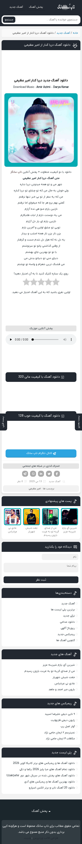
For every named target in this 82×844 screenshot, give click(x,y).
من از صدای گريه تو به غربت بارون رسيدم (49, 671)
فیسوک (57, 474)
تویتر (49, 474)
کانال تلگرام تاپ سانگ (39, 453)
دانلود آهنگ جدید (55, 80)
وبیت (27, 838)
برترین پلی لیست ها (63, 610)
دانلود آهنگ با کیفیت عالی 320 (39, 377)
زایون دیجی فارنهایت (63, 720)
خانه (75, 33)
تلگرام (25, 474)
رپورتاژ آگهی (68, 628)
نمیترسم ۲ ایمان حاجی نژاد (59, 733)
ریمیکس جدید (66, 634)
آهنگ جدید (16, 7)
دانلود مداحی (67, 622)
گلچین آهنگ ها (65, 640)
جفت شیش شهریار (64, 677)
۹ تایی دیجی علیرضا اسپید (60, 714)
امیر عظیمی (22, 80)
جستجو (9, 19)
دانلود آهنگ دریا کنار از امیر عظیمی (47, 45)
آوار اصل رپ (68, 726)
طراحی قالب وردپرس (45, 838)
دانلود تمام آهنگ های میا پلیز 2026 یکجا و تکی (47, 769)
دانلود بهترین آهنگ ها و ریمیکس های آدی (49, 782)
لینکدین (41, 474)
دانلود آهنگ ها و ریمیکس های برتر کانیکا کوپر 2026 (44, 763)
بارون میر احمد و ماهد (62, 689)
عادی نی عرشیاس (65, 683)
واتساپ (33, 474)
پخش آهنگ (36, 7)
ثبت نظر (41, 580)
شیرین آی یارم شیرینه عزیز (59, 665)
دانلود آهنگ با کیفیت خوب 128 (39, 416)
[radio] (56, 283)
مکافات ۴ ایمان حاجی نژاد (60, 739)
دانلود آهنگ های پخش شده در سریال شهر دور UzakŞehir (41, 775)
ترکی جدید (69, 616)
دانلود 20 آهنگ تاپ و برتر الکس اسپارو (52, 788)
